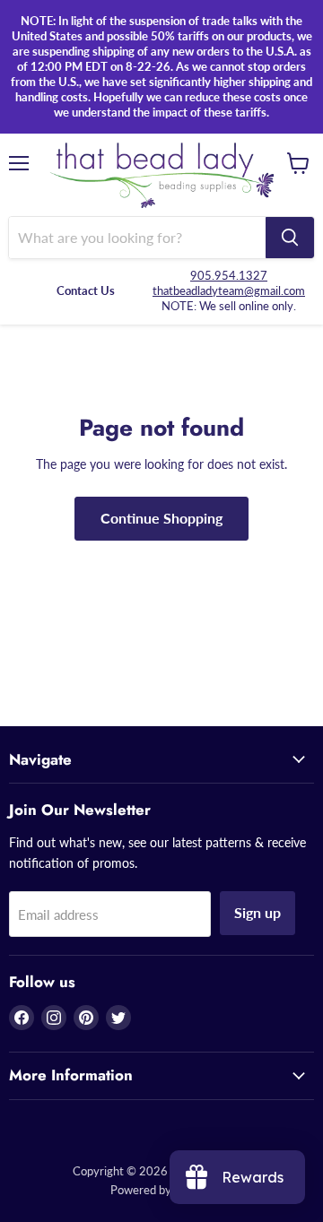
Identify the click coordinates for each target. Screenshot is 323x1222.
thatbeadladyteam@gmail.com (229, 290)
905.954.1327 (228, 275)
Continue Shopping (161, 517)
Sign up (257, 912)
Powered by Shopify (161, 1190)
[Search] (290, 237)
